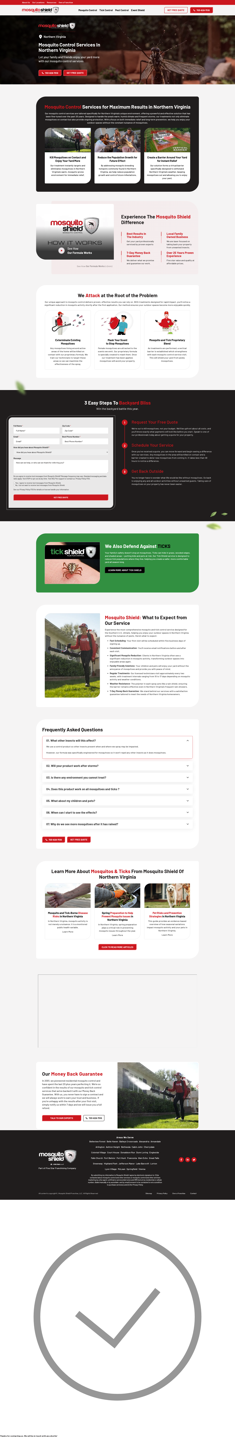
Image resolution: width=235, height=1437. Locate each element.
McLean (121, 1169)
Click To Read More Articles (117, 947)
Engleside (154, 1152)
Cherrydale (149, 1147)
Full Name (18, 426)
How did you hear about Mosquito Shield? (31, 447)
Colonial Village (98, 1152)
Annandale (156, 1141)
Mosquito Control (87, 10)
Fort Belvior (109, 1158)
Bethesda (125, 1147)
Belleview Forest (97, 1141)
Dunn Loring (142, 1152)
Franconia (132, 1158)
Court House (113, 1152)
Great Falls (154, 1158)
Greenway (98, 1163)
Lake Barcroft (142, 1163)
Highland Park (110, 1163)
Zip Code (66, 426)
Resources (51, 2)
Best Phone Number (71, 437)
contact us (71, 479)
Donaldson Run (128, 1152)
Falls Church (97, 1158)
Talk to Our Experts (61, 1118)
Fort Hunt (121, 1158)
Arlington (100, 1147)
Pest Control (122, 10)
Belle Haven (112, 1141)
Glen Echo (143, 1158)
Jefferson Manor (127, 1163)
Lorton (153, 1163)
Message (17, 458)
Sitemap (149, 1193)
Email (16, 437)
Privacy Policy (138, 1185)
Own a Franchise (66, 2)
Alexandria (144, 1141)
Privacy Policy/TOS (83, 479)
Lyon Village (111, 1169)
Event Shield (138, 10)
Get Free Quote (175, 10)
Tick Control (106, 10)
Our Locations (38, 2)
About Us (26, 2)
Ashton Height (113, 1147)
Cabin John (137, 1147)
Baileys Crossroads (128, 1141)
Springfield (132, 1169)
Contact (193, 1193)
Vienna (142, 1169)
